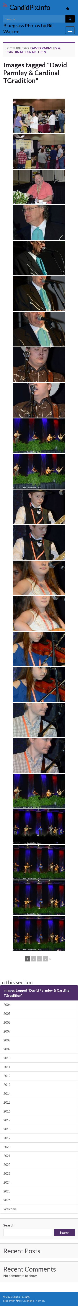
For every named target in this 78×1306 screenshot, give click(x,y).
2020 (6, 1147)
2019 (6, 1138)
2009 (6, 1049)
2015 (6, 1102)
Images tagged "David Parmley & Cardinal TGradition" (35, 72)
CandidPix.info (30, 7)
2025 (6, 1191)
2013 (6, 1084)
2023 (6, 1173)
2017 (6, 1120)
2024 (6, 1182)
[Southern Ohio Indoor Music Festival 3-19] (39, 116)
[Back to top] (68, 1296)
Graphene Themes (33, 1300)
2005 (6, 1013)
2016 (6, 1111)
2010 (6, 1058)
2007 (6, 1031)
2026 (6, 1200)
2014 (6, 1093)
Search (8, 1225)
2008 (6, 1040)
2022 (6, 1164)
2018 (6, 1129)
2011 (6, 1067)
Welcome (10, 1209)
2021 (6, 1156)
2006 (6, 1022)
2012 (6, 1076)
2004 (6, 1005)
